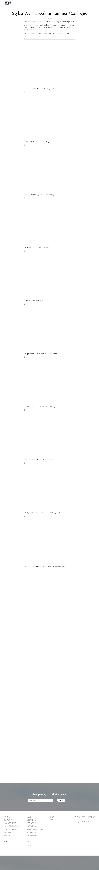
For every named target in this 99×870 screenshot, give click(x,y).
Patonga (29, 817)
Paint (51, 817)
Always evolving (8, 819)
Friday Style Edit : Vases (10, 822)
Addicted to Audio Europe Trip (11, 826)
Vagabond (29, 834)
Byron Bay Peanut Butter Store (35, 829)
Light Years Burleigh (32, 835)
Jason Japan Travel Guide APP (11, 837)
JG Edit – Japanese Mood (10, 829)
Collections (75, 2)
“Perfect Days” (7, 831)
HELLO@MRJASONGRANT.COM (10, 844)
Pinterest (29, 848)
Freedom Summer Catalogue (53, 25)
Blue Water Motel (31, 831)
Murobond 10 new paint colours (12, 828)
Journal (25, 2)
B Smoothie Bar (31, 825)
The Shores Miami (8, 834)
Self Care (6, 816)
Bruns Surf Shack (31, 832)
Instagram (29, 844)
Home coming (7, 817)
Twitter (29, 845)
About (40, 2)
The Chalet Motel (31, 820)
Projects (57, 2)
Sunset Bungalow (31, 826)
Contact (92, 2)
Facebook (29, 846)
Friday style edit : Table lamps (11, 823)
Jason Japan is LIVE (8, 832)
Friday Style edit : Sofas (10, 825)
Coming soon (7, 835)
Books (52, 816)
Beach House (30, 828)
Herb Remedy (30, 823)
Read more (76, 825)
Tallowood (7, 820)
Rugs (51, 819)
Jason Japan (30, 819)
